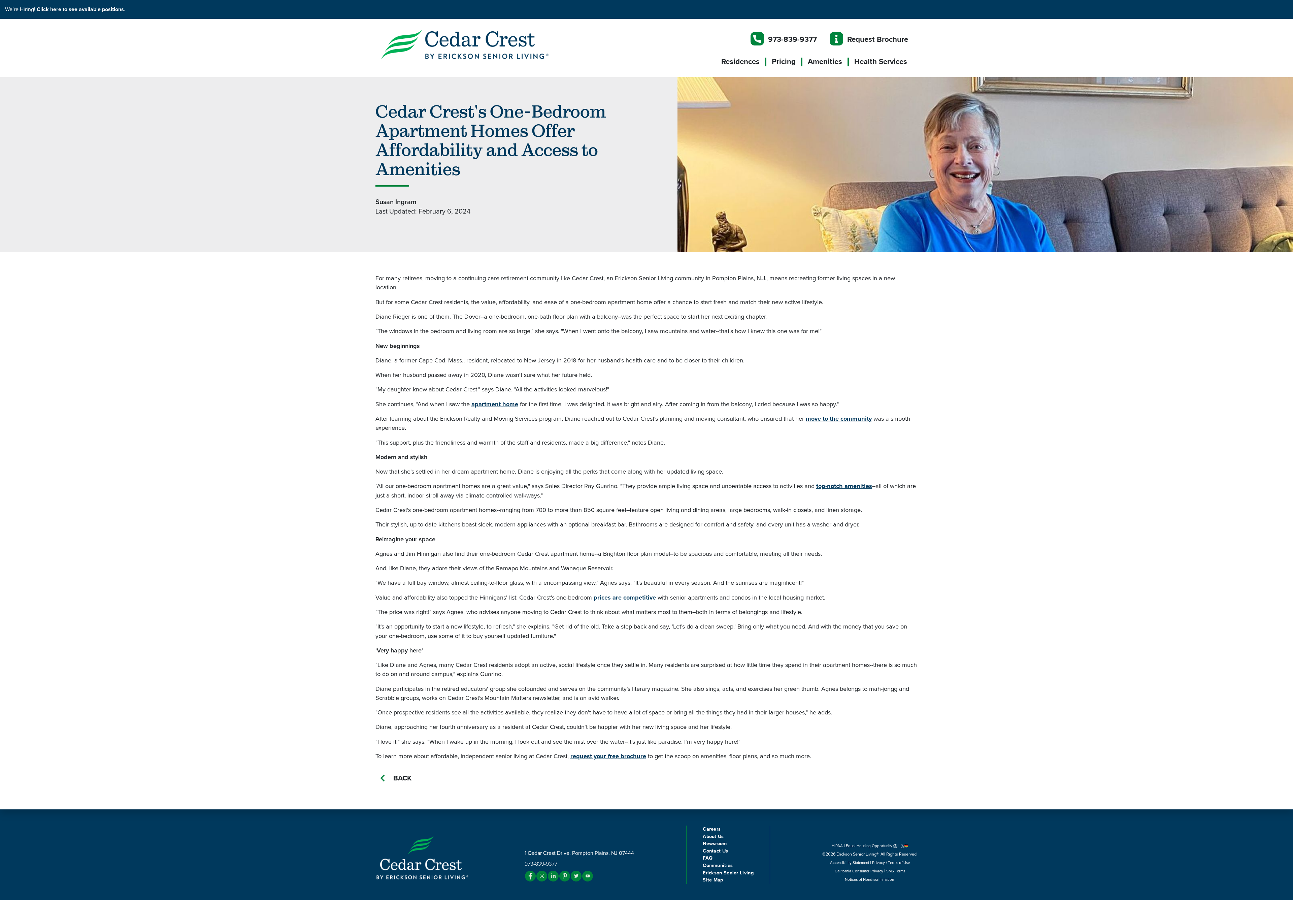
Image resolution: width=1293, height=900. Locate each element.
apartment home (494, 404)
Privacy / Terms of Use (891, 862)
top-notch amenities (844, 486)
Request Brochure (877, 39)
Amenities (825, 62)
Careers (712, 829)
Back (402, 778)
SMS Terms (895, 871)
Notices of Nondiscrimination (870, 879)
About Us (713, 836)
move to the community (839, 418)
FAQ (707, 858)
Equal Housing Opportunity (869, 845)
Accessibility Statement (849, 862)
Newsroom (715, 843)
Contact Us (715, 851)
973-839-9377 (792, 39)
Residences (740, 62)
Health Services (880, 62)
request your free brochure (608, 756)
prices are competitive (625, 597)
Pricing (784, 62)
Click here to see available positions (80, 9)
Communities (718, 865)
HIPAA (837, 845)
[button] (478, 44)
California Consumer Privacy (859, 871)
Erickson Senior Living (728, 873)
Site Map (713, 880)
